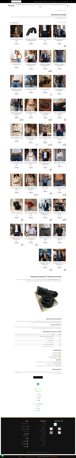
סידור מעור (42, 4)
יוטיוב (37, 398)
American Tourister (24, 4)
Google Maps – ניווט (24, 441)
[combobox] (16, 1)
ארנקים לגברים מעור (58, 4)
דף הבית (65, 10)
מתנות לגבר (40, 6)
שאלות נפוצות (43, 428)
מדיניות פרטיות (43, 444)
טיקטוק (37, 400)
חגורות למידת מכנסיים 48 (52, 372)
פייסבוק (38, 394)
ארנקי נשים (20, 4)
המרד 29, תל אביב (53, 1)
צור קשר (44, 423)
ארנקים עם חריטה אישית (42, 430)
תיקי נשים (34, 4)
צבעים (51, 93)
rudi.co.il (34, 403)
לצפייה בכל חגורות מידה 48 (38, 377)
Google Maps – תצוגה (24, 443)
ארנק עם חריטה (64, 4)
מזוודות (17, 4)
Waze (26, 438)
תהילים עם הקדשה (38, 410)
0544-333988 (22, 426)
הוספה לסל (59, 43)
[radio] (65, 46)
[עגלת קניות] (67, 6)
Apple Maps (25, 446)
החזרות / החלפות (43, 440)
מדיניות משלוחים (43, 437)
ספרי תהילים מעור (47, 4)
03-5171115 (23, 423)
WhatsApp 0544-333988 (18, 372)
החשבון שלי (43, 442)
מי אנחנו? (44, 425)
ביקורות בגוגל (36, 388)
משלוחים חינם (65, 1)
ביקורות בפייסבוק (37, 391)
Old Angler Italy (30, 4)
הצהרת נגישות (43, 435)
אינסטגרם (37, 396)
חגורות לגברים (38, 4)
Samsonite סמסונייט (52, 4)
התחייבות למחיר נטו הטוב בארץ (38, 1)
